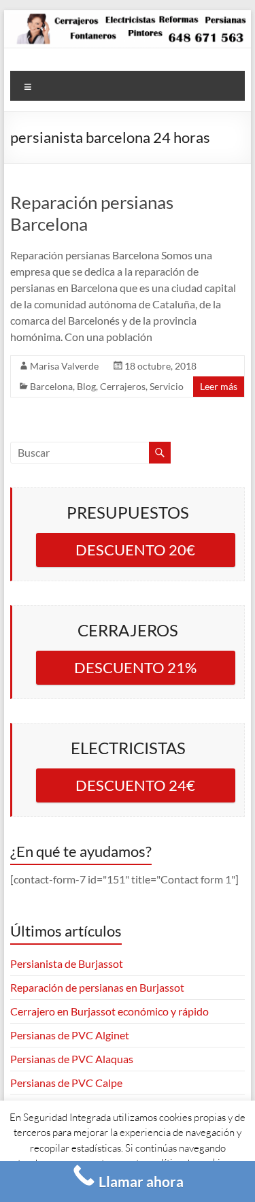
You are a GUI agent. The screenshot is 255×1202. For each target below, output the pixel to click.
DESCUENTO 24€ (135, 785)
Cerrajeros (123, 386)
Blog (86, 386)
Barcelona (51, 386)
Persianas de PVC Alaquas (71, 1058)
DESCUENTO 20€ (135, 549)
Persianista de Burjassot (66, 963)
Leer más (218, 386)
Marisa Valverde (64, 366)
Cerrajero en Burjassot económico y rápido (109, 1011)
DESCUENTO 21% (135, 667)
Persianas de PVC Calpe (66, 1082)
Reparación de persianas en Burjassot (97, 987)
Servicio (167, 386)
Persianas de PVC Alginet (69, 1034)
